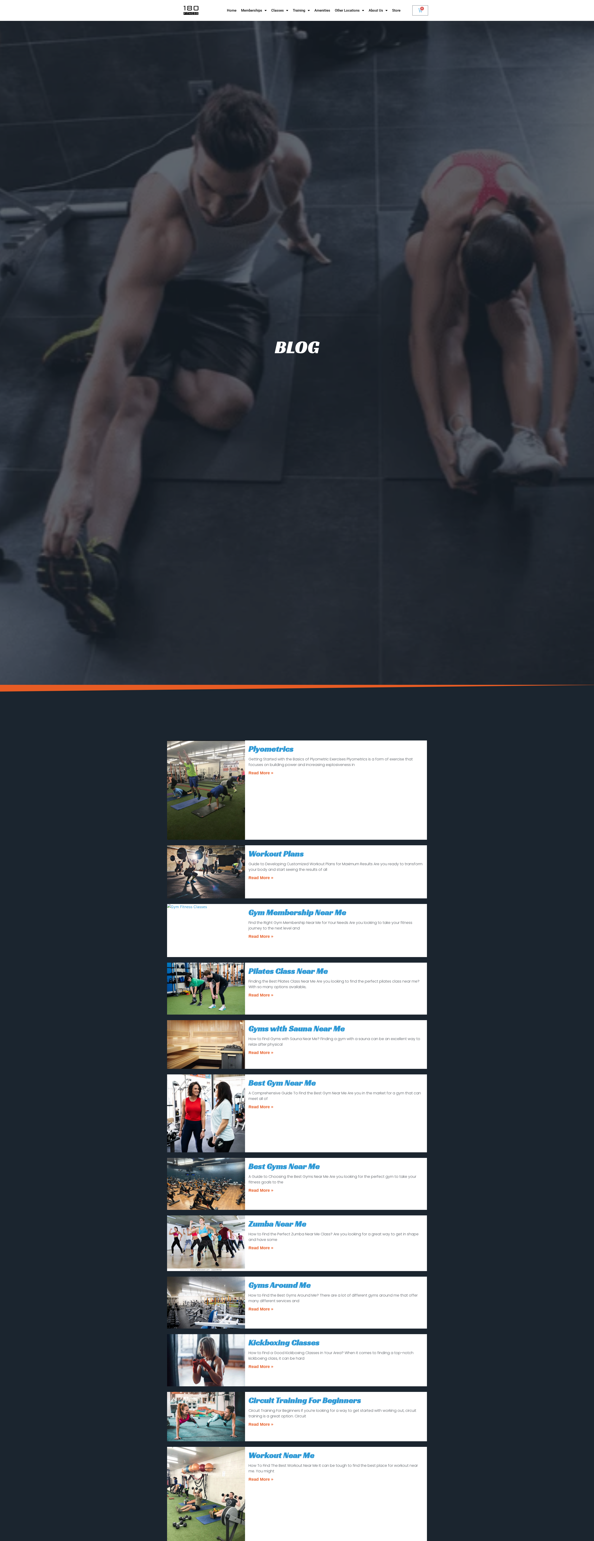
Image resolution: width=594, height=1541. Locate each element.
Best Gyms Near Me (284, 1166)
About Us (376, 10)
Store (396, 10)
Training (299, 10)
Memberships (251, 10)
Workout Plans (276, 854)
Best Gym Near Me (282, 1083)
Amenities (322, 10)
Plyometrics (271, 749)
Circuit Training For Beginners (305, 1400)
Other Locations (347, 10)
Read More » (261, 773)
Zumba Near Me (277, 1224)
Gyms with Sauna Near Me (297, 1028)
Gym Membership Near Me (297, 912)
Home (231, 10)
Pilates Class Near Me (288, 971)
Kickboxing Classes (284, 1342)
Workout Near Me (281, 1455)
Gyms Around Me (280, 1285)
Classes (277, 10)
